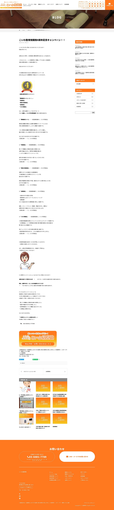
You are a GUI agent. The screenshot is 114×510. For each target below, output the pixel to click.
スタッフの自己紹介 (85, 100)
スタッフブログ (27, 5)
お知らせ (26, 42)
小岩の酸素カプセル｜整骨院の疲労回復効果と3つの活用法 (84, 73)
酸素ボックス (41, 4)
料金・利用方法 (69, 476)
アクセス (82, 474)
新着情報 (85, 106)
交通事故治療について (54, 480)
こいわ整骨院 (22, 472)
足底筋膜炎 (55, 426)
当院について (59, 4)
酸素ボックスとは (69, 474)
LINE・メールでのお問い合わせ (78, 457)
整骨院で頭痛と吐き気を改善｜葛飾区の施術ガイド (84, 54)
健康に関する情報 (85, 103)
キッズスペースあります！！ (25, 427)
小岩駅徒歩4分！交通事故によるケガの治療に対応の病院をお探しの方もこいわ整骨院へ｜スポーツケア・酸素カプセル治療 (44, 502)
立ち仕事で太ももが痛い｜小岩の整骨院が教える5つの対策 (84, 60)
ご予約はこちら (109, 5)
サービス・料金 (32, 4)
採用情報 (66, 4)
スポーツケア (50, 4)
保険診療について (53, 476)
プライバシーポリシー (89, 503)
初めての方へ (83, 472)
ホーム (25, 4)
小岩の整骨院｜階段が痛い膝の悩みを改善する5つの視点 (84, 47)
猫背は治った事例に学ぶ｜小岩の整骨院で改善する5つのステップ (84, 66)
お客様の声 (85, 93)
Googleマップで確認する (25, 487)
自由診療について (53, 478)
